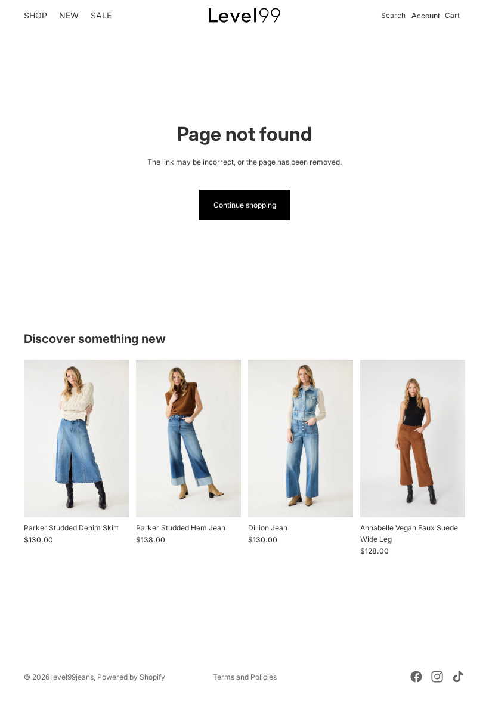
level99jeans (72, 676)
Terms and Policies (245, 676)
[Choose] (222, 499)
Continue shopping (244, 204)
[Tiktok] (458, 676)
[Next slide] (228, 438)
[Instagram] (437, 676)
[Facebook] (416, 676)
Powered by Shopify (131, 676)
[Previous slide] (149, 438)
